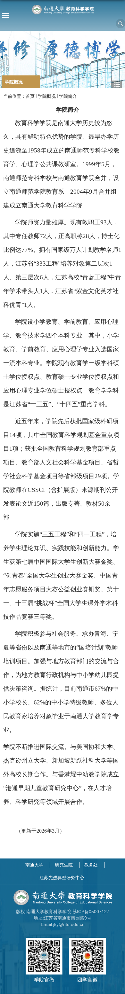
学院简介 (68, 96)
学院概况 (47, 96)
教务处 (91, 864)
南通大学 (34, 864)
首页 (30, 96)
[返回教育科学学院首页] (62, 9)
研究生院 (64, 864)
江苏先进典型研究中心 (61, 877)
